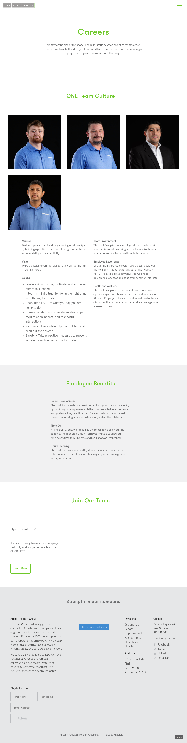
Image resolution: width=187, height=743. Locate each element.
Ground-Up (132, 625)
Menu (179, 737)
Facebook (163, 645)
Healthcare (131, 646)
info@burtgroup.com (165, 638)
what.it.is (118, 735)
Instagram (163, 658)
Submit (22, 718)
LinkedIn (162, 653)
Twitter (161, 649)
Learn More (20, 568)
